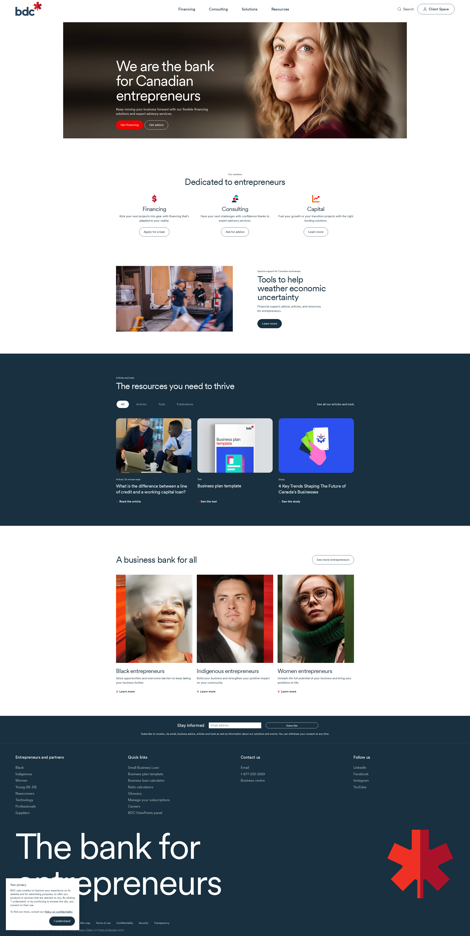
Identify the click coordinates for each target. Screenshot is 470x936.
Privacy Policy (85, 929)
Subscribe (292, 725)
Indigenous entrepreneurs (228, 670)
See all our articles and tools (335, 404)
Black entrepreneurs (140, 670)
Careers (417, 2)
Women (21, 780)
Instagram (361, 780)
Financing (186, 9)
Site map (85, 922)
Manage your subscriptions (149, 800)
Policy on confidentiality (59, 911)
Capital (315, 208)
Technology (24, 800)
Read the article (130, 501)
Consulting (218, 9)
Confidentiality (124, 922)
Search (408, 9)
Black (19, 767)
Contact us (434, 2)
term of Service (108, 929)
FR (453, 2)
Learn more (127, 691)
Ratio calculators (140, 787)
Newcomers (24, 793)
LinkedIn (359, 767)
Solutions (250, 9)
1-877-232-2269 (253, 774)
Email (245, 767)
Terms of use (103, 922)
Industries (389, 2)
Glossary (135, 793)
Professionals (25, 806)
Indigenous (23, 774)
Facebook (361, 774)
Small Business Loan (143, 767)
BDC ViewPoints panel (145, 813)
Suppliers (22, 813)
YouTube (359, 787)
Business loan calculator (146, 780)
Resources (280, 9)
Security (143, 922)
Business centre (253, 780)
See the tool (209, 501)
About (403, 2)
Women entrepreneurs (305, 670)
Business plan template (219, 485)
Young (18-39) (26, 787)
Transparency (161, 922)
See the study (291, 501)
